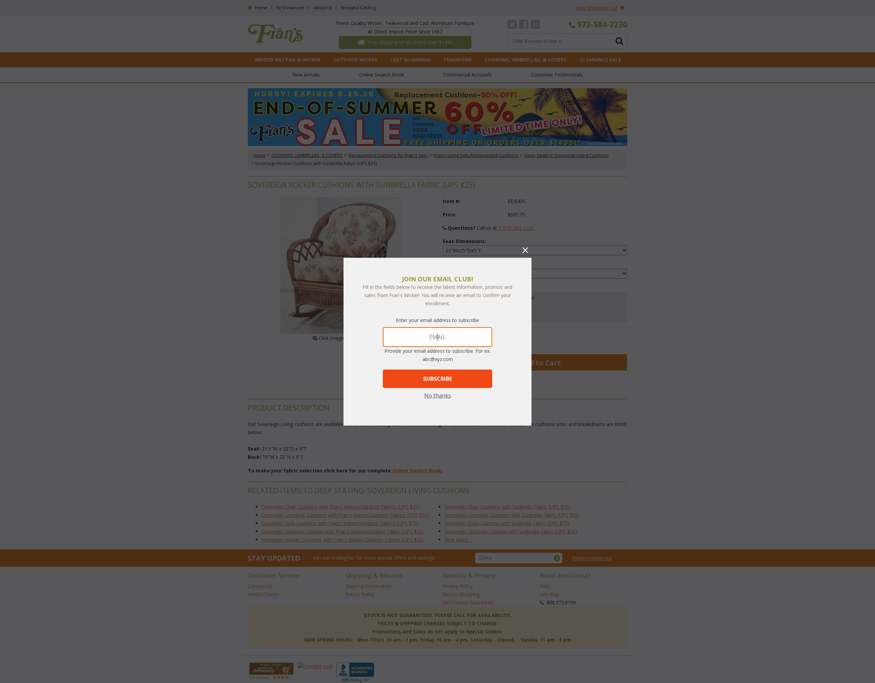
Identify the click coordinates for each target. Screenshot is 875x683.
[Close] (525, 250)
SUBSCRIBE (437, 379)
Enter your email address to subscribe (437, 320)
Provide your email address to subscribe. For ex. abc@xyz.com (437, 355)
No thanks (437, 395)
